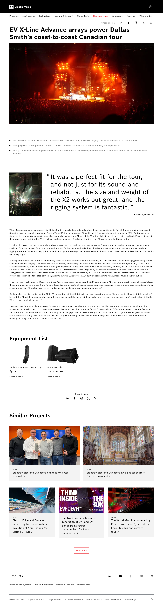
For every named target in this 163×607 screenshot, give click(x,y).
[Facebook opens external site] (131, 577)
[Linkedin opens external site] (110, 577)
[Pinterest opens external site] (151, 23)
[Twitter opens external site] (152, 577)
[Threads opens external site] (136, 23)
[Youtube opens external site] (120, 577)
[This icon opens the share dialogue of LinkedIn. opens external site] (121, 23)
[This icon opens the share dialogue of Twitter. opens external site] (143, 23)
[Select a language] (150, 7)
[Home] (20, 7)
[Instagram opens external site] (141, 577)
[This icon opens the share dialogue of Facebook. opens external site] (128, 23)
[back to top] (151, 599)
